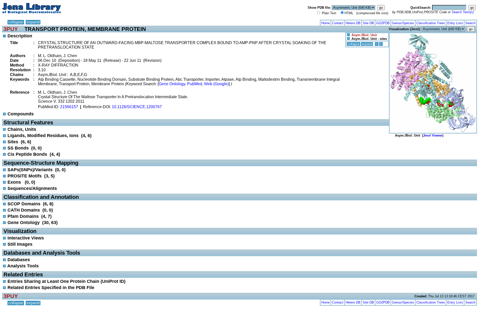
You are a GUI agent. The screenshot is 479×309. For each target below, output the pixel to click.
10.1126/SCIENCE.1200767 (137, 107)
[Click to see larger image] (433, 34)
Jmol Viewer (432, 135)
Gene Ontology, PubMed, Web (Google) (194, 84)
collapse (15, 22)
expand (33, 22)
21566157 (69, 107)
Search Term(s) (463, 12)
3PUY (10, 29)
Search (470, 23)
